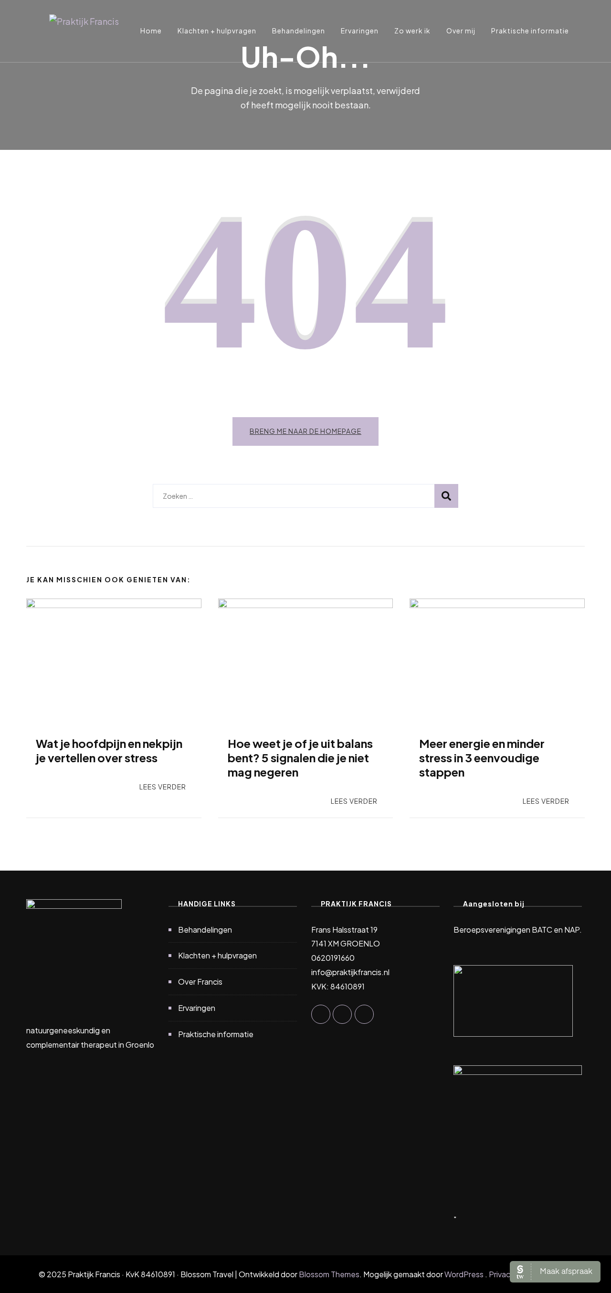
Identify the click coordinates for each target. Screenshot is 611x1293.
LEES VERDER (162, 786)
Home (151, 30)
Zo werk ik (412, 30)
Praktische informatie (530, 30)
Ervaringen (360, 30)
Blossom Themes (329, 1274)
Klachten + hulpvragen (217, 30)
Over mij (460, 30)
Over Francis (200, 982)
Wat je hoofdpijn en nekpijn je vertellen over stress (109, 750)
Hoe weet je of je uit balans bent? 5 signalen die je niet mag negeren (300, 757)
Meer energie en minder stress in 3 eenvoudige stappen (482, 757)
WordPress (464, 1274)
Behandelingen (298, 30)
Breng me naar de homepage (305, 431)
